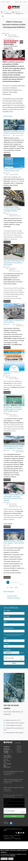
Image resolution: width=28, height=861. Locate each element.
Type (5, 638)
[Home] (14, 7)
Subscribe (14, 816)
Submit (14, 663)
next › (11, 587)
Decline (11, 858)
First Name (7, 610)
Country (6, 643)
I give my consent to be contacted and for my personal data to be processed (14, 635)
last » (16, 587)
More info (12, 855)
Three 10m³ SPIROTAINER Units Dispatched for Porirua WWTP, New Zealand (14, 263)
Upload (22, 652)
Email (5, 622)
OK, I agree (4, 858)
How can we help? (9, 628)
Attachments (7, 650)
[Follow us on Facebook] (11, 824)
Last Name (7, 616)
